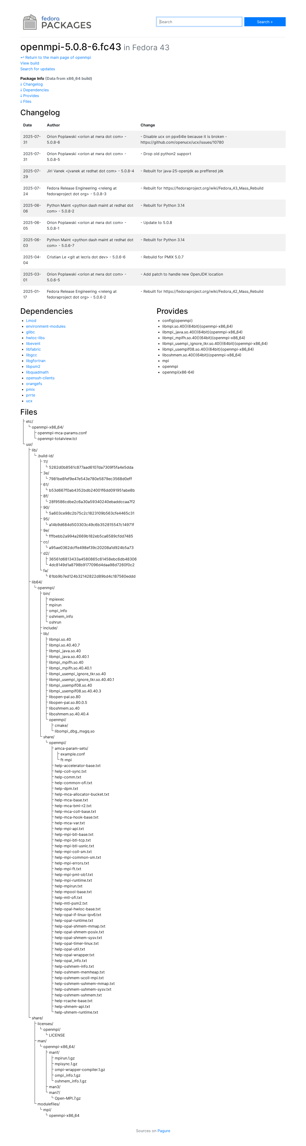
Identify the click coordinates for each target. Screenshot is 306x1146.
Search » (265, 21)
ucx (29, 400)
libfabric (33, 349)
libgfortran (35, 360)
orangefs (34, 383)
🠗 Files (25, 101)
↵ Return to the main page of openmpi (55, 57)
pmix (30, 389)
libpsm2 (33, 366)
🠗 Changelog (31, 84)
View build (29, 63)
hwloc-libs (35, 337)
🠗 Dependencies (34, 89)
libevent (33, 343)
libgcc (31, 355)
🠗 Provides (29, 95)
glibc (30, 332)
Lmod (31, 320)
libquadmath (37, 372)
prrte (30, 395)
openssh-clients (40, 377)
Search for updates (37, 68)
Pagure (164, 1130)
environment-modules (46, 326)
